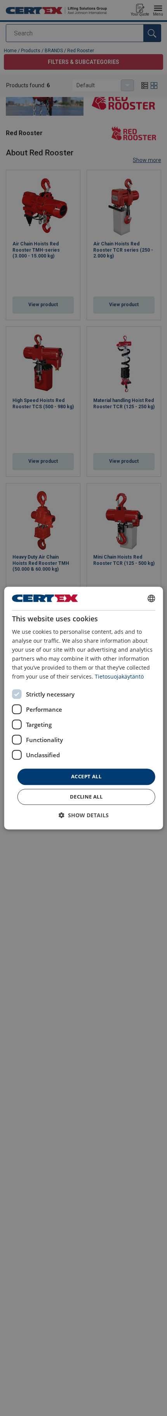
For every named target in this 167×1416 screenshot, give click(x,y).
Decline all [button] (86, 796)
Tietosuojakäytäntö (119, 677)
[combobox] (151, 598)
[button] (84, 815)
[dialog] (83, 708)
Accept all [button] (86, 776)
